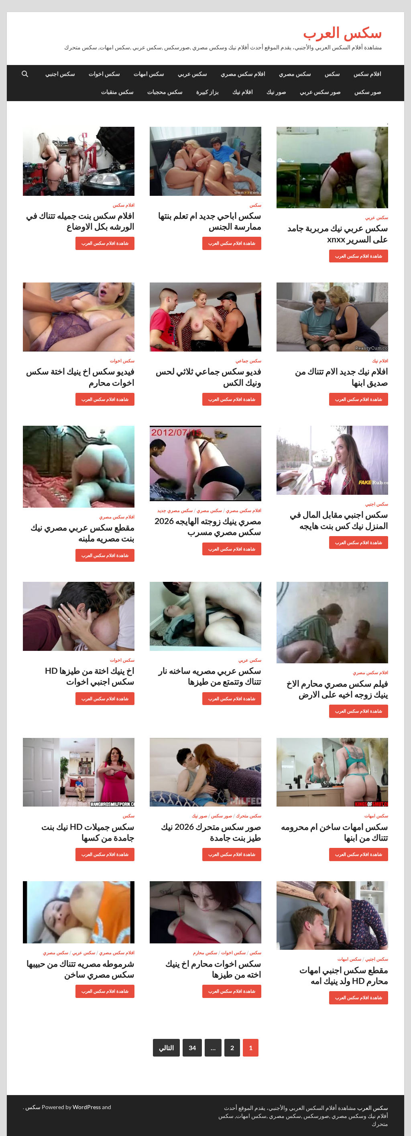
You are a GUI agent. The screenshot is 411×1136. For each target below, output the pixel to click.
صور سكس (367, 92)
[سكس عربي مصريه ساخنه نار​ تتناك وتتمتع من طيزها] (205, 616)
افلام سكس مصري (243, 74)
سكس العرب (342, 32)
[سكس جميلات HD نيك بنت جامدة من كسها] (78, 772)
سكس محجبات (165, 92)
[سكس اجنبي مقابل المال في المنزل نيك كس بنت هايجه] (332, 460)
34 (192, 1047)
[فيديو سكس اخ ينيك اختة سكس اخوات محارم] (78, 317)
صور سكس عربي (320, 92)
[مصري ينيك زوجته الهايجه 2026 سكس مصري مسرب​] (205, 463)
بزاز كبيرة (207, 92)
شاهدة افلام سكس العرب (361, 254)
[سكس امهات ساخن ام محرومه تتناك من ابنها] (332, 772)
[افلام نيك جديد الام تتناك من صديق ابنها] (332, 317)
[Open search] (25, 74)
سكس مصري (295, 74)
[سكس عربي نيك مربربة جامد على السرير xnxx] (332, 167)
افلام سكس (367, 74)
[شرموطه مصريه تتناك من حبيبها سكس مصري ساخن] (78, 912)
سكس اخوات (104, 74)
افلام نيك (242, 92)
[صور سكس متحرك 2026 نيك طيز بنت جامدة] (205, 772)
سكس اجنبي (60, 74)
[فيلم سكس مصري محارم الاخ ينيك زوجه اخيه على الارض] (332, 622)
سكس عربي (192, 74)
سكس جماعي (248, 361)
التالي (166, 1047)
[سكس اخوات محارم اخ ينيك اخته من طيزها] (205, 912)
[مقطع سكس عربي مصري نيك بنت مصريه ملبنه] (78, 466)
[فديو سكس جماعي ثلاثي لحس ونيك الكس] (205, 317)
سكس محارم (205, 952)
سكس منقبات (117, 92)
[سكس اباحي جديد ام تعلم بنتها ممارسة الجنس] (205, 161)
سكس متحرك (248, 816)
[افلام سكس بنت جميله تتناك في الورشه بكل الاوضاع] (78, 161)
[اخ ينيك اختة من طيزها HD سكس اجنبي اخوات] (78, 616)
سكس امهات (149, 74)
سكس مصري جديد (175, 510)
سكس (332, 74)
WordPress (87, 1106)
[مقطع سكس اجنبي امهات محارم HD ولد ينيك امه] (332, 915)
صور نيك (276, 92)
